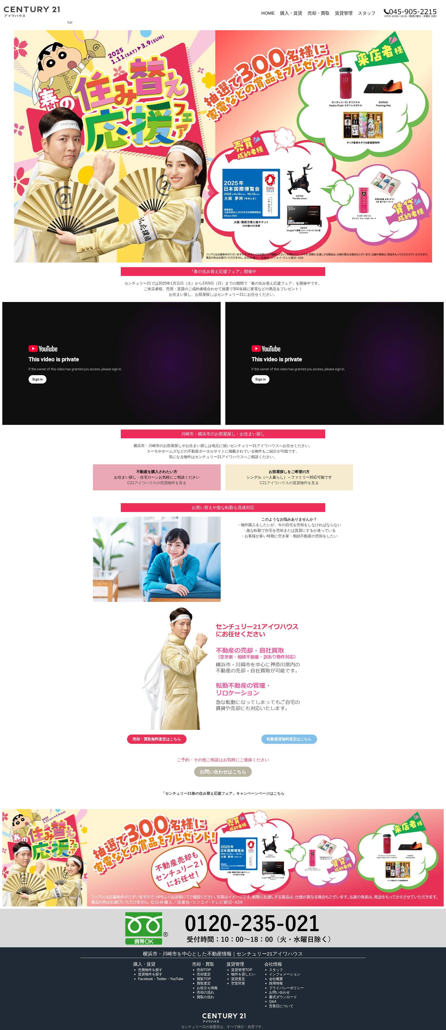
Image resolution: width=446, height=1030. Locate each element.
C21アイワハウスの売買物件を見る (156, 483)
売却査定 (204, 974)
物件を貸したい (243, 974)
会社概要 (276, 979)
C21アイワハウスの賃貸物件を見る (289, 483)
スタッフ (367, 13)
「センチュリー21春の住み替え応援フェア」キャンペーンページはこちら (223, 793)
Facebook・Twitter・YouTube (160, 979)
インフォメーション (284, 974)
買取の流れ (205, 997)
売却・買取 (319, 13)
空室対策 (238, 983)
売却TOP (204, 970)
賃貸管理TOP (241, 970)
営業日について (281, 1006)
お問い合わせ (279, 992)
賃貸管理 (344, 13)
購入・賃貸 (291, 13)
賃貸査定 (238, 979)
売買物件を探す (150, 970)
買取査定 (204, 983)
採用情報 (276, 983)
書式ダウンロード (283, 997)
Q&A (272, 1001)
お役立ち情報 (207, 988)
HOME (268, 13)
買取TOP (204, 979)
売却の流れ (205, 992)
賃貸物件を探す (150, 974)
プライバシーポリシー (286, 988)
